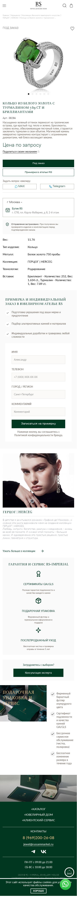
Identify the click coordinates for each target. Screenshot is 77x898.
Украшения (15, 15)
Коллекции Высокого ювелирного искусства (41, 15)
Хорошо (38, 891)
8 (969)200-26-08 (38, 837)
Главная (6, 15)
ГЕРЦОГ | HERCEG (10, 17)
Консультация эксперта (38, 672)
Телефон (18, 369)
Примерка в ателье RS (38, 172)
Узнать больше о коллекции (19, 551)
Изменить (21, 202)
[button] (28, 94)
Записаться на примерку (38, 424)
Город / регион (22, 386)
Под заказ (38, 163)
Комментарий (21, 404)
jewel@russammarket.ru (38, 844)
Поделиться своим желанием (20, 151)
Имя (15, 352)
